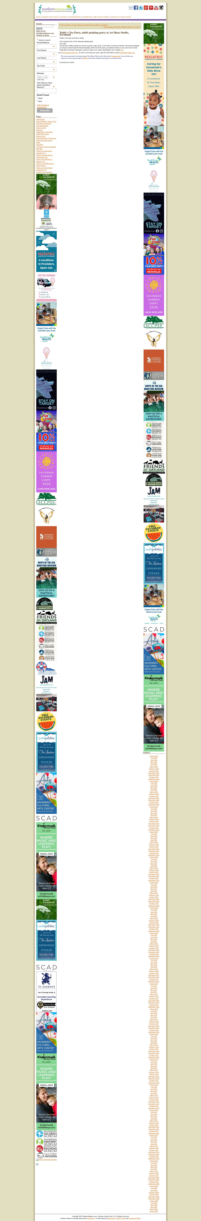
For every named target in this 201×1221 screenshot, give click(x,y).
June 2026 (153, 760)
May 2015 (154, 1041)
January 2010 (153, 1175)
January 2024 (153, 821)
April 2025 (154, 790)
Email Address (46, 42)
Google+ (146, 7)
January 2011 (153, 1150)
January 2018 (153, 973)
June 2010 (153, 1165)
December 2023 (153, 823)
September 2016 (153, 1007)
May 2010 (154, 1167)
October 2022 (153, 853)
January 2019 (153, 948)
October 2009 (153, 1182)
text (40, 101)
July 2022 (154, 859)
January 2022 (153, 872)
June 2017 (153, 988)
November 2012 (153, 1104)
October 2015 (153, 1030)
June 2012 (153, 1114)
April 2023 (154, 840)
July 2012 (154, 1112)
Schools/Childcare (74, 17)
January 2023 (153, 847)
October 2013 (153, 1080)
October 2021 (153, 878)
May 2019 (154, 939)
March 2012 (154, 1121)
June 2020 (153, 912)
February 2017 (154, 996)
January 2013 (153, 1099)
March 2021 (154, 893)
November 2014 (153, 1053)
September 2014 (153, 1057)
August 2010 (154, 1161)
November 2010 (153, 1154)
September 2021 (153, 880)
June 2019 (153, 937)
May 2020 (154, 914)
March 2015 (154, 1045)
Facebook (136, 7)
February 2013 (154, 1097)
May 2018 (154, 965)
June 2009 (153, 1190)
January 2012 (153, 1125)
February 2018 (154, 971)
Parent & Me (115, 17)
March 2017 (154, 994)
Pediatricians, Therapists (44, 132)
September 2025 (153, 779)
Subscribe (131, 7)
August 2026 (154, 756)
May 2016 (154, 1015)
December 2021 (153, 874)
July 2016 (154, 1011)
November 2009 (153, 1180)
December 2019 (153, 924)
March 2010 (154, 1171)
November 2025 (153, 775)
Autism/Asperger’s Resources (46, 138)
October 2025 (153, 777)
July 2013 (154, 1087)
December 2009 (153, 1177)
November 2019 (153, 927)
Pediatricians (87, 17)
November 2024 (153, 800)
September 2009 (153, 1184)
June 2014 (153, 1064)
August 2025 (154, 781)
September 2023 (153, 830)
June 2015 (153, 1038)
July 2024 (154, 809)
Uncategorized (115, 56)
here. (122, 50)
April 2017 (154, 992)
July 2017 (154, 986)
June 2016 (153, 1013)
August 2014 (154, 1059)
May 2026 (154, 762)
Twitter (141, 7)
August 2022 (154, 857)
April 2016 (154, 1017)
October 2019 (153, 929)
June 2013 (153, 1089)
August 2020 (154, 908)
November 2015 (153, 1028)
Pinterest (151, 7)
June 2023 (153, 836)
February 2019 (154, 946)
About (38, 17)
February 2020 (154, 920)
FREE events (54, 17)
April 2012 (154, 1118)
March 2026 (154, 766)
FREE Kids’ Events (42, 134)
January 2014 (153, 1074)
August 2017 (154, 984)
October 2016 (153, 1005)
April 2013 (154, 1093)
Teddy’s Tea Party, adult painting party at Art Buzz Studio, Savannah (94, 34)
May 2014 (154, 1066)
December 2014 (153, 1051)
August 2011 (154, 1135)
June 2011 (153, 1140)
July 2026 (154, 758)
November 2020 (153, 901)
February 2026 (154, 769)
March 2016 (154, 1019)
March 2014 (154, 1070)
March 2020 (154, 918)
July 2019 (154, 935)
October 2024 (153, 802)
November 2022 (153, 851)
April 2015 (154, 1043)
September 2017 (153, 981)
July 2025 (154, 783)
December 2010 (153, 1152)
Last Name (46, 58)
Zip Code (46, 66)
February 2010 (154, 1173)
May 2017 (154, 990)
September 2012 (153, 1108)
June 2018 (153, 963)
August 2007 (154, 1211)
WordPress (91, 1218)
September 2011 (153, 1133)
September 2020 (153, 906)
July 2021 (154, 885)
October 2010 (153, 1156)
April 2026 (154, 764)
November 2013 (153, 1078)
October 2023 (153, 828)
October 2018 (153, 954)
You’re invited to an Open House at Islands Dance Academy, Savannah (84, 25)
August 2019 (154, 933)
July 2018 (154, 960)
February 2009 (154, 1192)
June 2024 (153, 811)
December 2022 (153, 849)
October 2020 (153, 903)
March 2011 (154, 1146)
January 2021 (153, 897)
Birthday (46, 73)
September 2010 (153, 1158)
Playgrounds (40, 119)
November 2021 (153, 876)
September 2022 (153, 855)
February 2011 (154, 1148)
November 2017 (153, 977)
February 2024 (154, 819)
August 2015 (154, 1034)
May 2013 (154, 1091)
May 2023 (154, 838)
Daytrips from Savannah (44, 172)
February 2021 (154, 895)
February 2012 (154, 1123)
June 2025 (153, 786)
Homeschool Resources (44, 140)
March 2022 (154, 868)
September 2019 (153, 931)
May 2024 (154, 813)
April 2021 (154, 891)
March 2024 (154, 817)
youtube (156, 7)
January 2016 (153, 1024)
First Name (46, 50)
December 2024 (153, 798)
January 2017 (153, 998)
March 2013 (154, 1095)
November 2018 (153, 952)
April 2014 (154, 1068)
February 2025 (154, 794)
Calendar (63, 17)
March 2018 (154, 969)
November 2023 (153, 825)
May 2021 (154, 889)
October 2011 (153, 1131)
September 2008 (153, 1199)
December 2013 (153, 1076)
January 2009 (153, 1194)
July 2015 (154, 1036)
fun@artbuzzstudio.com (127, 52)
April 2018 (154, 967)
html (40, 98)
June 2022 (153, 861)
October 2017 (153, 979)
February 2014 (154, 1072)
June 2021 (153, 887)
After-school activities (101, 17)
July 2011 (154, 1137)
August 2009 (154, 1186)
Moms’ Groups (41, 128)
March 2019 (154, 944)
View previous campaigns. (43, 106)
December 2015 (153, 1026)
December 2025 (153, 773)
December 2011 (154, 1127)
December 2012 (153, 1102)
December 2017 (153, 975)
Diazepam (111, 1218)
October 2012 (153, 1106)
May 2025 (154, 788)
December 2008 (153, 1196)
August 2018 (154, 958)
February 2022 (154, 870)
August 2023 (154, 832)
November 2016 (153, 1002)
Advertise (45, 17)
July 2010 (154, 1163)
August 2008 (154, 1201)
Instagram (161, 7)
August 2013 (154, 1085)
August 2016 (154, 1009)
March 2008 (154, 1209)
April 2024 (154, 815)
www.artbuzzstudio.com (70, 52)
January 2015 (153, 1049)
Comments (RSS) (134, 1218)
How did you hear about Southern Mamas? (46, 85)
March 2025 (154, 792)
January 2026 (153, 771)
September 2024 (153, 804)
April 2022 (154, 866)
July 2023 (154, 834)
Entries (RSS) (120, 1218)
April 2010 (154, 1169)
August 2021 (154, 882)
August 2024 (154, 807)
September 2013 (153, 1083)
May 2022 (154, 863)
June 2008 (153, 1205)
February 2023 (154, 844)
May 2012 (154, 1116)
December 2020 (153, 899)
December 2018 (153, 950)
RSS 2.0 (85, 58)
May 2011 (154, 1142)
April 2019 (154, 941)
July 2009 (154, 1188)
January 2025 (153, 796)
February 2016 (154, 1021)
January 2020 (153, 922)
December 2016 (153, 1000)
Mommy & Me (40, 136)
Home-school (126, 17)
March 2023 (154, 842)
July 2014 (154, 1062)
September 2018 (153, 956)
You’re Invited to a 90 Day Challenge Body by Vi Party (121, 27)
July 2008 (154, 1203)
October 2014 (153, 1055)
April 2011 (154, 1144)
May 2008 (154, 1207)
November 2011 (154, 1129)
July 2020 (154, 910)
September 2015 (153, 1032)
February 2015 (154, 1047)
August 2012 (154, 1110)
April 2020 (154, 916)
